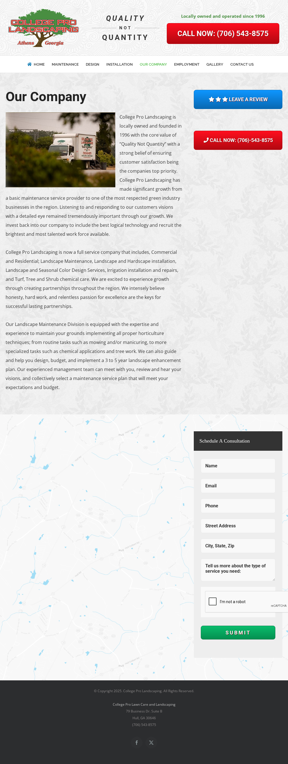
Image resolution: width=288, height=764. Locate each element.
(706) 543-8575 (223, 33)
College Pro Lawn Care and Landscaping (144, 704)
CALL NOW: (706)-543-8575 (241, 140)
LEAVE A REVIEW (248, 99)
